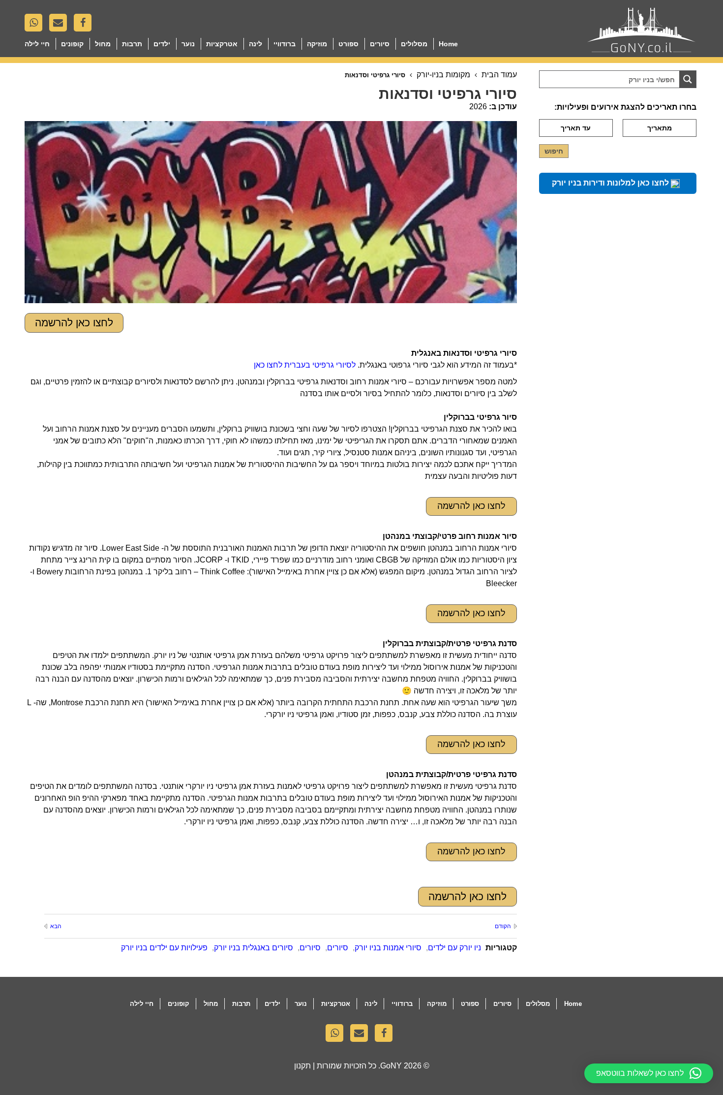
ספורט (348, 44)
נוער (188, 44)
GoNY (391, 1066)
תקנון (302, 1066)
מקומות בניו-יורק (443, 74)
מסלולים (414, 44)
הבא (55, 926)
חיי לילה (37, 44)
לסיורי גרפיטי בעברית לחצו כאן (305, 365)
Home (448, 44)
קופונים (72, 44)
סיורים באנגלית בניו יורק (253, 947)
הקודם (503, 926)
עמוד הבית (499, 74)
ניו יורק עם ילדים (454, 947)
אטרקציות (222, 44)
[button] (648, 1073)
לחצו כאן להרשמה (74, 322)
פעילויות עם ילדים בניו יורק (164, 947)
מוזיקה (317, 44)
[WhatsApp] (36, 25)
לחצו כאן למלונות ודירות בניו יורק (611, 183)
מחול (103, 44)
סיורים (380, 44)
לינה (255, 44)
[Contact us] (60, 25)
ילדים (161, 44)
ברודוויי (284, 44)
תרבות (132, 44)
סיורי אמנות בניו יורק (388, 947)
